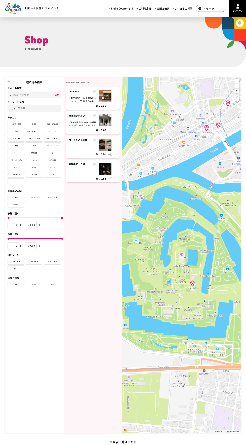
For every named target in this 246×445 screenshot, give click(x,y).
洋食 (16, 131)
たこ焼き (34, 174)
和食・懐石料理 (52, 124)
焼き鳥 (34, 167)
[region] (181, 255)
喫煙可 (34, 284)
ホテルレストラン (52, 138)
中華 (34, 146)
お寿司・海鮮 (16, 124)
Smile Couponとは (122, 8)
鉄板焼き (34, 153)
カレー (16, 153)
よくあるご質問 (183, 8)
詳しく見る (101, 105)
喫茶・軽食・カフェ (34, 131)
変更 (57, 95)
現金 (16, 197)
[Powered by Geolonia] (125, 430)
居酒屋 (34, 124)
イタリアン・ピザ (16, 160)
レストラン (52, 131)
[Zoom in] (236, 81)
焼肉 (16, 146)
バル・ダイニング (52, 146)
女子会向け (16, 261)
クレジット (34, 197)
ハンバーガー (52, 167)
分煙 (52, 284)
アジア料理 (52, 160)
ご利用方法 (145, 8)
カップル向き (52, 261)
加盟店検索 (163, 8)
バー (16, 182)
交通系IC (16, 204)
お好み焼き (16, 174)
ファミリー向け (34, 261)
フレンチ (34, 160)
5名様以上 (16, 269)
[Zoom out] (236, 86)
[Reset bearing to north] (236, 90)
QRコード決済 (52, 197)
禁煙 (16, 284)
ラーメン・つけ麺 (34, 138)
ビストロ (52, 174)
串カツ (16, 167)
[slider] (9, 218)
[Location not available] (236, 97)
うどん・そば (16, 138)
